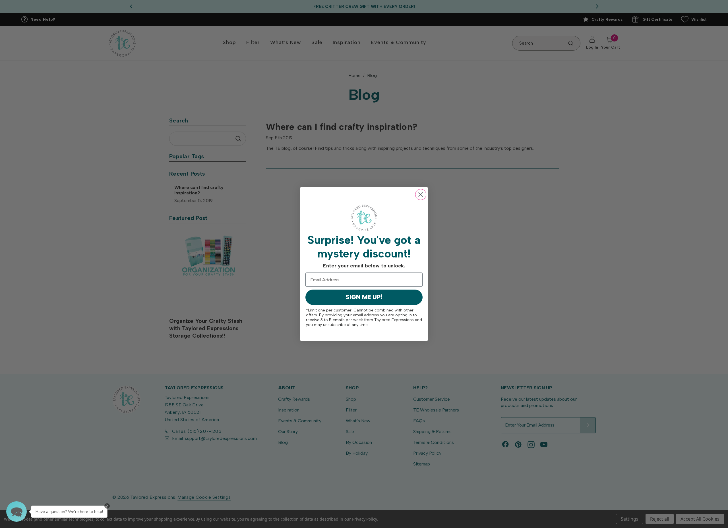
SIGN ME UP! (364, 297)
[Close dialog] (421, 194)
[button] (16, 511)
